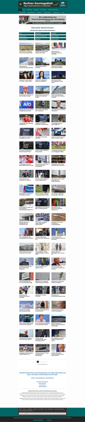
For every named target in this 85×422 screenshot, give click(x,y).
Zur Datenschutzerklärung (38, 420)
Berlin (24, 9)
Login (63, 12)
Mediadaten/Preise (56, 12)
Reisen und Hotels (22, 12)
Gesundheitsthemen (31, 12)
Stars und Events (43, 9)
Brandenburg (29, 9)
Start (20, 9)
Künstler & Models (47, 12)
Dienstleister (39, 12)
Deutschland (36, 9)
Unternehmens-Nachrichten (53, 9)
